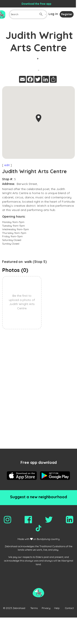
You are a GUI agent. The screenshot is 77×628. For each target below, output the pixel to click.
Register (66, 14)
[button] (38, 118)
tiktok (38, 528)
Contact (69, 608)
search (41, 14)
